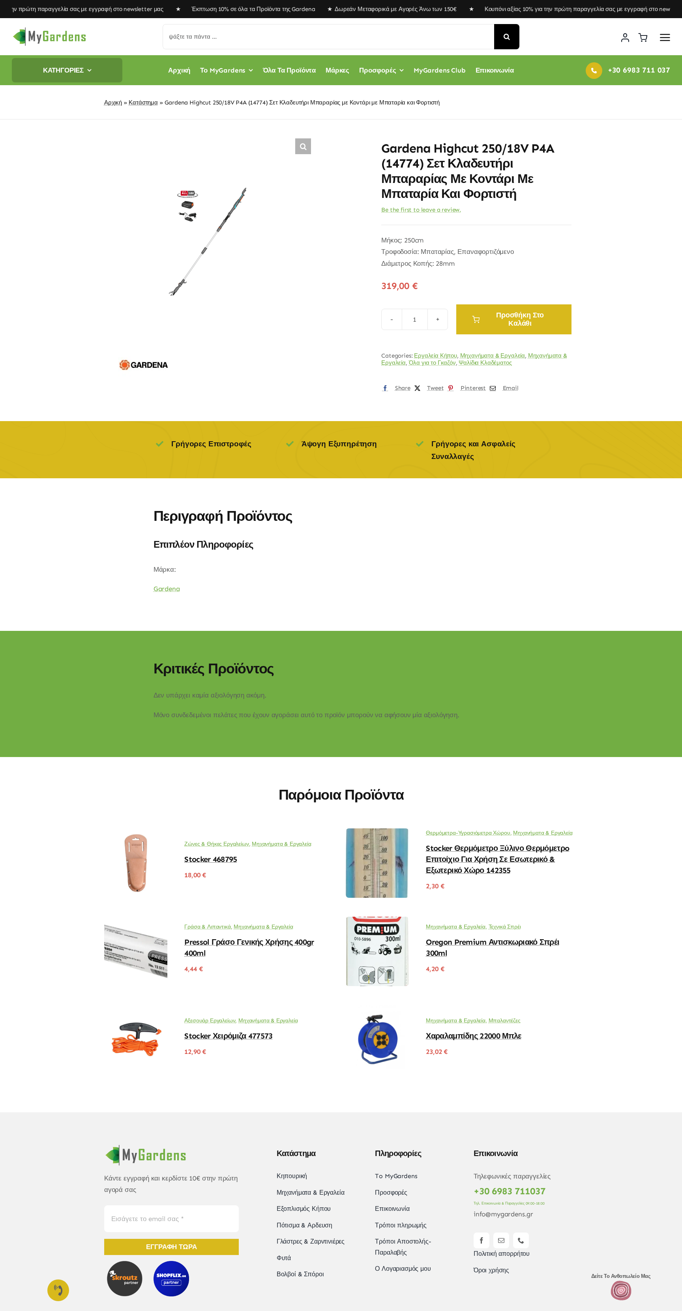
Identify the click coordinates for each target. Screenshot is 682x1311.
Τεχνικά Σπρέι (505, 926)
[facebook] (481, 1240)
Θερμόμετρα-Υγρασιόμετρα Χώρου (468, 833)
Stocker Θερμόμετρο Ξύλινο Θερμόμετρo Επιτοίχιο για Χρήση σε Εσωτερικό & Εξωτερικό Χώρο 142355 (497, 859)
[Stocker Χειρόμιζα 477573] (135, 1010)
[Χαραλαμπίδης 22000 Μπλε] (377, 1010)
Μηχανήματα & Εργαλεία (492, 355)
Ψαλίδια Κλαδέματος (485, 362)
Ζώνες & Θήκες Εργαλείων (216, 844)
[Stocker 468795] (135, 834)
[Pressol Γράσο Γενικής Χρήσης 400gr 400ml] (135, 922)
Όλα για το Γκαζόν (432, 362)
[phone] (521, 1240)
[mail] (501, 1240)
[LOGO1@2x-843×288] (621, 1283)
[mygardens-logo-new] (49, 30)
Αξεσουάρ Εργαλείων (209, 1020)
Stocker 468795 (210, 859)
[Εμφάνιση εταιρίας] (143, 350)
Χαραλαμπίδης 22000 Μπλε (473, 1036)
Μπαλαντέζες (505, 1020)
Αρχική (113, 102)
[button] (303, 146)
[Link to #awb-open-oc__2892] (665, 37)
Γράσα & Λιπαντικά (207, 926)
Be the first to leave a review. (421, 209)
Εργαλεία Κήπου (435, 355)
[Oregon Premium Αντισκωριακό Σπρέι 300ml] (377, 922)
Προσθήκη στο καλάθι (520, 319)
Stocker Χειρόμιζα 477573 (228, 1036)
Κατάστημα (143, 102)
